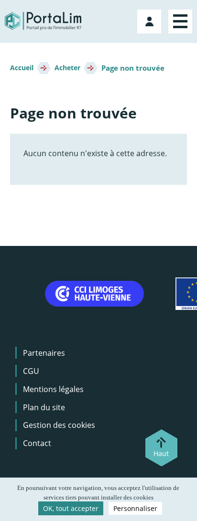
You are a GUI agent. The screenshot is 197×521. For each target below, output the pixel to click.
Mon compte (150, 20)
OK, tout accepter (70, 508)
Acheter (67, 67)
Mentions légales (53, 389)
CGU (31, 371)
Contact (37, 443)
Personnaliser (135, 508)
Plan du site (44, 407)
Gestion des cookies (59, 425)
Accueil (21, 67)
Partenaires (44, 353)
